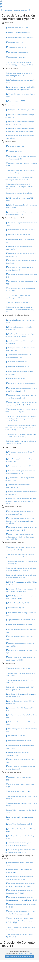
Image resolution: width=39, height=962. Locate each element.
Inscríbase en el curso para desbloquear (19, 956)
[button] (1, 2)
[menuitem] (1, 5)
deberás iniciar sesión (26, 953)
